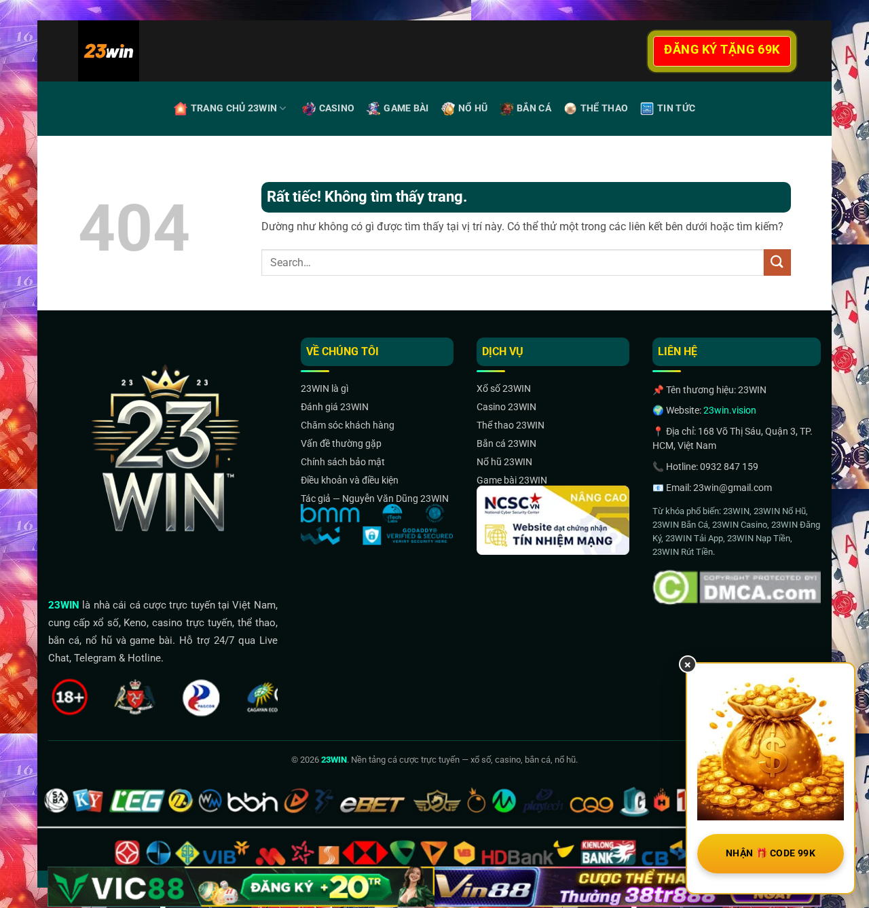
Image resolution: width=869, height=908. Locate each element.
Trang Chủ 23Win (234, 108)
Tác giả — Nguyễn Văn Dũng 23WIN (375, 498)
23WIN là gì (324, 388)
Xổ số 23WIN (504, 388)
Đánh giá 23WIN (335, 406)
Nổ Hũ (472, 108)
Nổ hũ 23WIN (504, 461)
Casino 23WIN (506, 406)
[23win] (148, 50)
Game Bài (406, 108)
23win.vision (729, 410)
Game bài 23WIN (512, 480)
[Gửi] (777, 262)
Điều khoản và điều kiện (350, 480)
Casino (337, 108)
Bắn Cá (534, 108)
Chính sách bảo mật (343, 461)
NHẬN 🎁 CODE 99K (770, 853)
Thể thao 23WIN (510, 425)
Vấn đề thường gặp (341, 443)
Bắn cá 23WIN (506, 443)
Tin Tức (676, 108)
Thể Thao (604, 108)
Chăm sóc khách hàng (347, 425)
